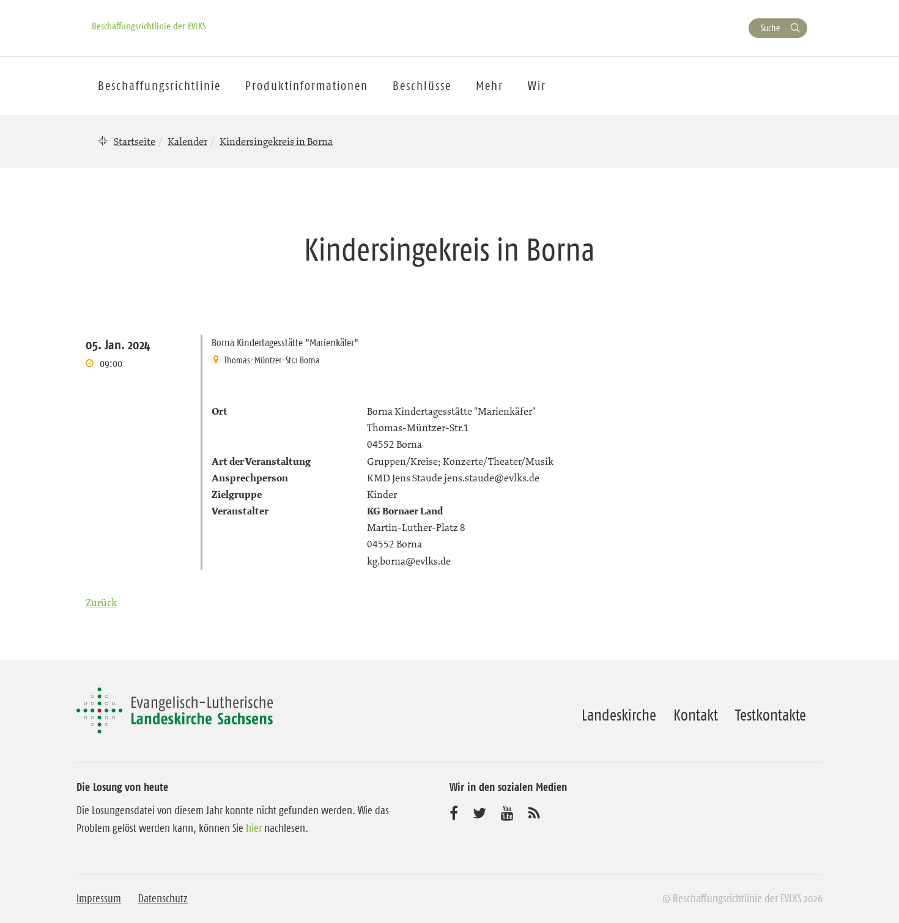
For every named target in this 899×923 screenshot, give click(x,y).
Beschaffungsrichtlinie (159, 85)
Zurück (101, 602)
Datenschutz (163, 898)
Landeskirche (619, 715)
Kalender (187, 141)
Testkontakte (770, 715)
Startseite (134, 141)
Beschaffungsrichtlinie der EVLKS (149, 26)
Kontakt (695, 715)
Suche (770, 28)
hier (254, 828)
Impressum (98, 898)
